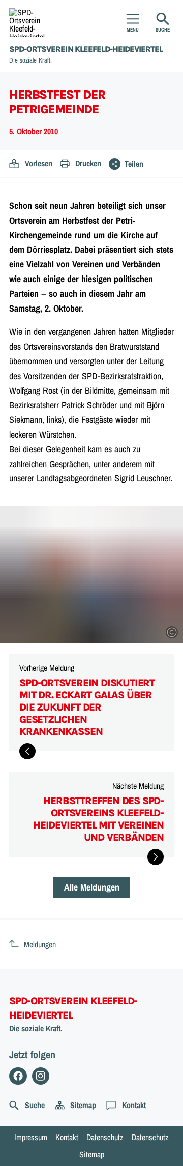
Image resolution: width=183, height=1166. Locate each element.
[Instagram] (41, 1076)
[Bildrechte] (172, 632)
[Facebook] (18, 1076)
